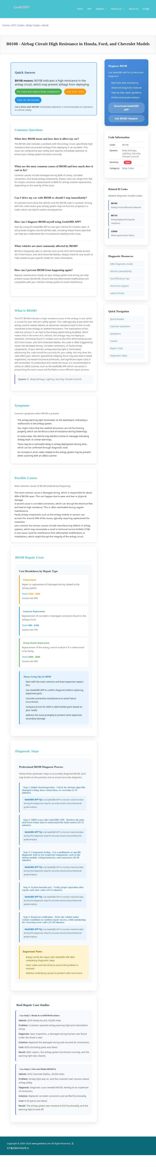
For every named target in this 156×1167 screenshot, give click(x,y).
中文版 (146, 8)
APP (89, 8)
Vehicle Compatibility (121, 271)
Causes (113, 340)
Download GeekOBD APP (126, 107)
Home (80, 8)
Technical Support (119, 285)
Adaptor (100, 8)
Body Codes (33, 25)
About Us (133, 8)
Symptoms (115, 333)
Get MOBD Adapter (126, 118)
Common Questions (120, 326)
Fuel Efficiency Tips (119, 278)
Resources (116, 8)
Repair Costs (116, 348)
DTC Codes (18, 25)
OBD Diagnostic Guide (121, 263)
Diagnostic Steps (118, 355)
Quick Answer (117, 319)
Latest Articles (117, 293)
